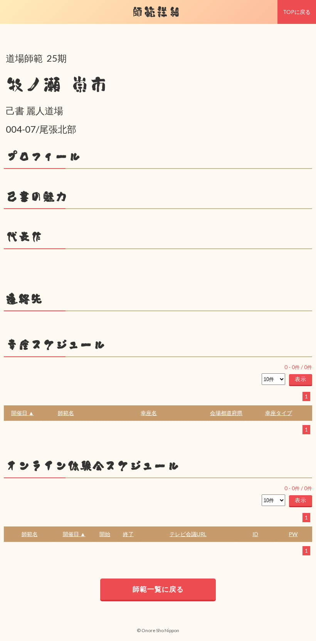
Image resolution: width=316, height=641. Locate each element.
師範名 (66, 413)
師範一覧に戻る (158, 589)
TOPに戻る (297, 11)
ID (255, 534)
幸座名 (149, 413)
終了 (128, 534)
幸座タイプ (278, 413)
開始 (104, 534)
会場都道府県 (226, 413)
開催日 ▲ (22, 413)
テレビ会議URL (188, 534)
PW (293, 534)
